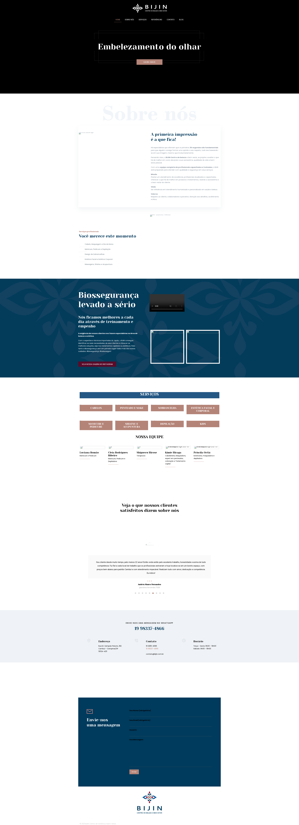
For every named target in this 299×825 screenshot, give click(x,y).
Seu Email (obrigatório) (139, 713)
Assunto (133, 723)
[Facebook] (207, 816)
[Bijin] (149, 8)
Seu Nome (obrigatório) (140, 703)
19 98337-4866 (149, 621)
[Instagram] (211, 816)
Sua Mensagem (136, 732)
